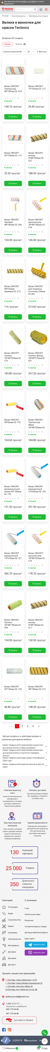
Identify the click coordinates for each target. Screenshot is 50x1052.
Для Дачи (12, 952)
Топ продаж (13, 907)
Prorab (5, 16)
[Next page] (38, 726)
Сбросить (7, 44)
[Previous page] (12, 726)
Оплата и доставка (32, 914)
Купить (14, 117)
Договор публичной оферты (36, 933)
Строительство (14, 920)
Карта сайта (30, 939)
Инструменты (19, 16)
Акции (10, 913)
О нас (27, 908)
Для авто (12, 965)
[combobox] (15, 51)
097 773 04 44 (12, 1013)
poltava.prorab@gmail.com (17, 996)
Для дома (12, 958)
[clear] (24, 44)
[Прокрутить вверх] (44, 1041)
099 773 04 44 (12, 1009)
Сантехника (12, 933)
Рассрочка (29, 920)
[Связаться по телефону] (44, 1033)
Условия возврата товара (36, 927)
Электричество (14, 939)
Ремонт (11, 926)
